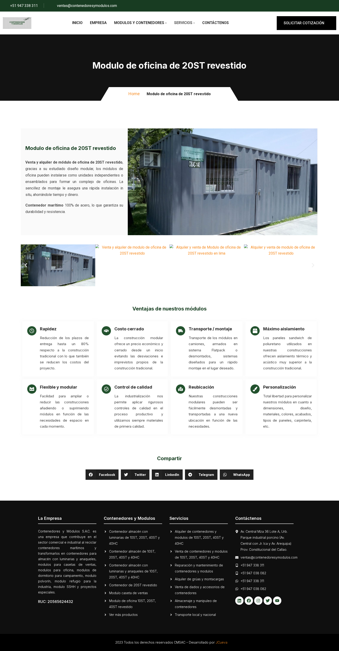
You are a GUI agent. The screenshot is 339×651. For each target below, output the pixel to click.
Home (134, 93)
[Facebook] (249, 600)
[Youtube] (277, 600)
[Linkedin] (239, 600)
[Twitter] (268, 600)
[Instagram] (258, 600)
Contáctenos (215, 23)
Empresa (98, 23)
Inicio (77, 23)
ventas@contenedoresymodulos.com (87, 5)
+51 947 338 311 (24, 5)
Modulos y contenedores (139, 23)
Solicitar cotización (304, 23)
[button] (26, 265)
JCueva (221, 642)
